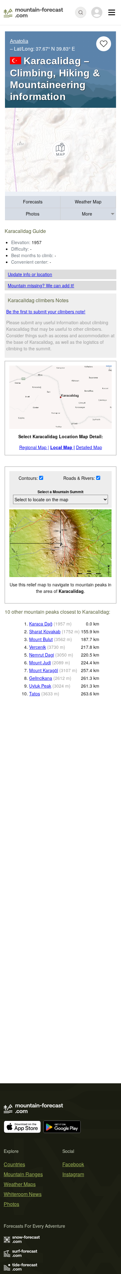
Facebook (73, 1164)
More (87, 214)
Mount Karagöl (43, 670)
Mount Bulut (41, 639)
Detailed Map (89, 447)
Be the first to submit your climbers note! (45, 311)
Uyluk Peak (40, 686)
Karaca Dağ (40, 624)
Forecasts (33, 201)
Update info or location (30, 274)
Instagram (73, 1174)
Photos (32, 214)
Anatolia (19, 41)
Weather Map (88, 201)
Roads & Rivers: (79, 478)
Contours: (29, 478)
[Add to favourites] (103, 43)
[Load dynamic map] (60, 149)
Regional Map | (34, 447)
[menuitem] (32, 202)
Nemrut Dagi (41, 655)
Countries (14, 1164)
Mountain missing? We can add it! (41, 285)
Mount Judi (40, 662)
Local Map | (62, 447)
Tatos (34, 693)
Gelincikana (40, 678)
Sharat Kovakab (44, 631)
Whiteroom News (23, 1194)
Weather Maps (20, 1184)
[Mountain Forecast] (33, 12)
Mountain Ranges (23, 1174)
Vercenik (37, 647)
